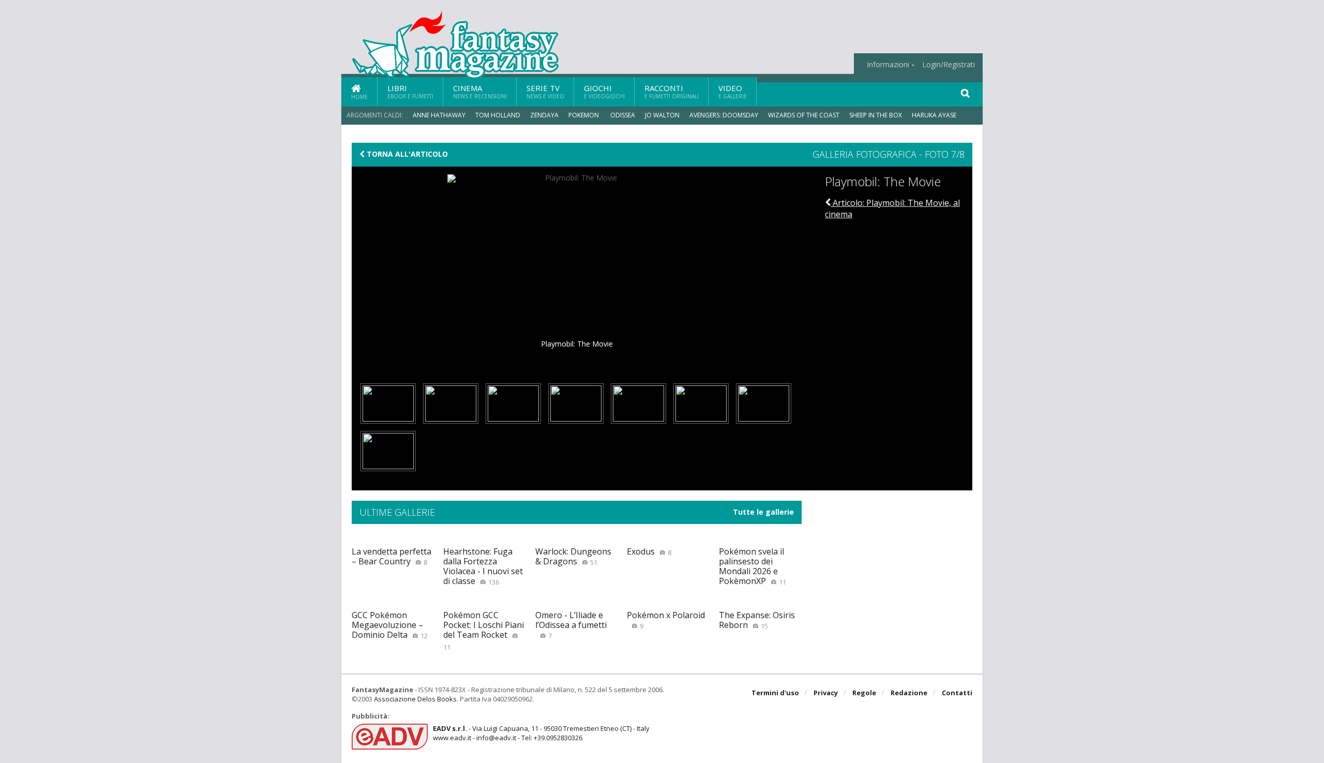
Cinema (480, 91)
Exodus (649, 551)
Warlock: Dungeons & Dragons (573, 556)
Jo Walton (662, 115)
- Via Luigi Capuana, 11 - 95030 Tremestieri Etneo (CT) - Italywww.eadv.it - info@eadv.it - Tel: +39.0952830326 (541, 733)
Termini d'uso (775, 692)
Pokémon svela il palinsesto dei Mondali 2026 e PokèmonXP (752, 566)
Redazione (909, 692)
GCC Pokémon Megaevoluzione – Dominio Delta (390, 624)
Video (732, 91)
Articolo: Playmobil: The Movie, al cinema (892, 208)
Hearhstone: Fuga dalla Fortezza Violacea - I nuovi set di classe (483, 566)
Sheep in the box (875, 115)
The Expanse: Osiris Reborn (757, 620)
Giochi (604, 91)
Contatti (957, 692)
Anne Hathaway (439, 115)
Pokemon (584, 115)
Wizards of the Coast (803, 115)
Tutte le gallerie (763, 512)
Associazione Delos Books (415, 699)
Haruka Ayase (934, 115)
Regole (864, 692)
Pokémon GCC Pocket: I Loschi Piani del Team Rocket (483, 630)
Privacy (826, 692)
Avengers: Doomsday (723, 115)
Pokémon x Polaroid (666, 620)
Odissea (622, 115)
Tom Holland (497, 115)
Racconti (671, 91)
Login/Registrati (948, 64)
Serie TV (545, 91)
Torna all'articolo (406, 154)
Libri (410, 91)
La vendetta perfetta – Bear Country (391, 556)
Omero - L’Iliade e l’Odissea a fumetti (571, 624)
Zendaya (544, 115)
